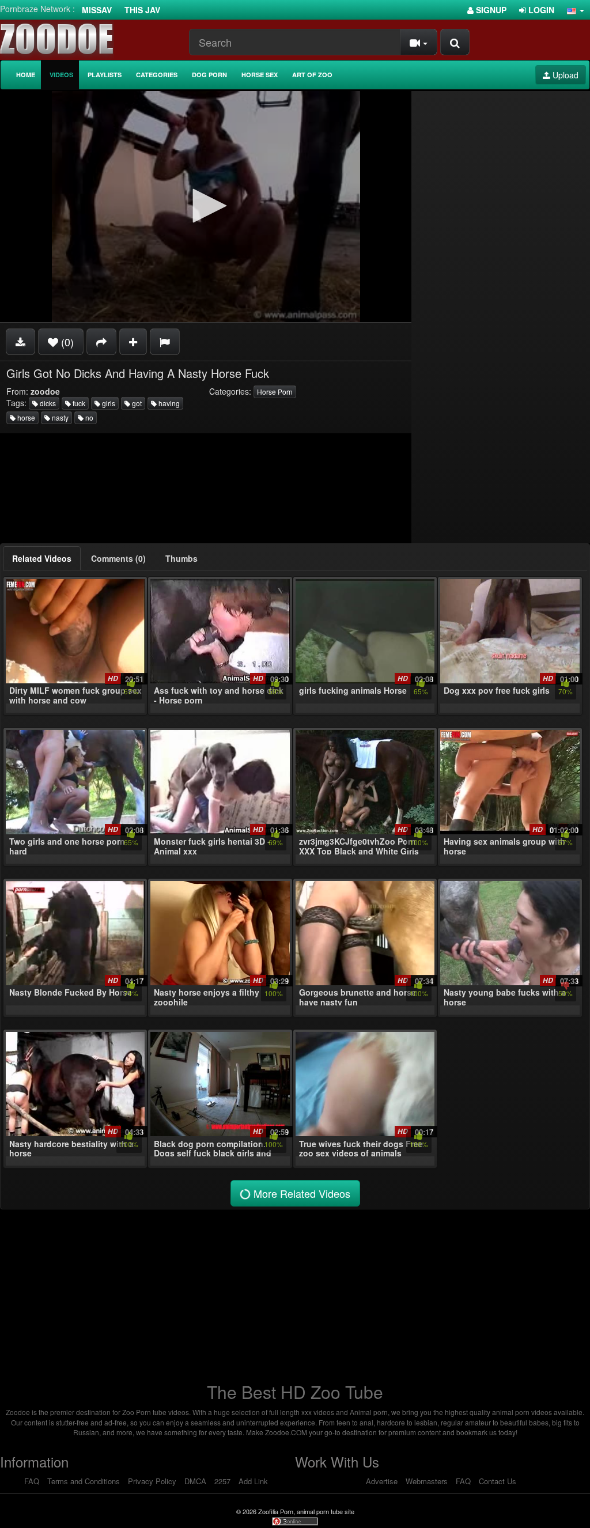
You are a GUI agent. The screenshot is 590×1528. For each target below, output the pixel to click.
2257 (222, 1481)
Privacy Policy (152, 1481)
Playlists (105, 74)
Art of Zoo (312, 74)
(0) (66, 341)
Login (540, 10)
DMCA (195, 1481)
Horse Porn (275, 391)
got (136, 403)
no (88, 417)
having (168, 403)
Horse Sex (259, 74)
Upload (564, 75)
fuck (78, 403)
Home (25, 74)
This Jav (142, 10)
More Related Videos (300, 1193)
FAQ (31, 1481)
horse (25, 417)
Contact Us (497, 1481)
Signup (490, 10)
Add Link (253, 1481)
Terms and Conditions (83, 1481)
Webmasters (427, 1481)
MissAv (97, 10)
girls (107, 403)
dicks (47, 403)
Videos (61, 74)
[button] (575, 10)
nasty (59, 417)
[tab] (42, 558)
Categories (156, 74)
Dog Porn (209, 74)
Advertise (382, 1481)
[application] (205, 206)
